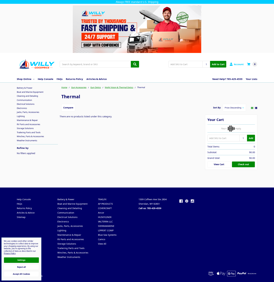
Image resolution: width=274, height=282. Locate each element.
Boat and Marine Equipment (30, 92)
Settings (21, 260)
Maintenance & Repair (27, 120)
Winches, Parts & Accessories (30, 136)
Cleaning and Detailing (27, 95)
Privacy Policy (10, 253)
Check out (243, 164)
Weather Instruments (27, 140)
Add (251, 138)
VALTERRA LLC (105, 221)
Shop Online (24, 79)
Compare (68, 107)
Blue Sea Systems (107, 234)
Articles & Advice (96, 79)
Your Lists (251, 79)
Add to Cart (218, 64)
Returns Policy (74, 79)
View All (102, 243)
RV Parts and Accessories (28, 124)
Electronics (22, 108)
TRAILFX (102, 199)
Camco (101, 239)
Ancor (101, 212)
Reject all (21, 267)
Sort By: (217, 107)
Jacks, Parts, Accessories (28, 112)
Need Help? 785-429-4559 (227, 79)
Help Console (45, 79)
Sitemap (21, 217)
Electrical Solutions (25, 104)
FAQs (59, 79)
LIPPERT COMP (106, 230)
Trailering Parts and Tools (28, 132)
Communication (24, 100)
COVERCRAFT (105, 208)
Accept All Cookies (21, 274)
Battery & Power (24, 87)
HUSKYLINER (104, 217)
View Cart (219, 164)
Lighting (21, 116)
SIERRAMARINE (106, 225)
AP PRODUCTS (105, 203)
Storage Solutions (25, 128)
